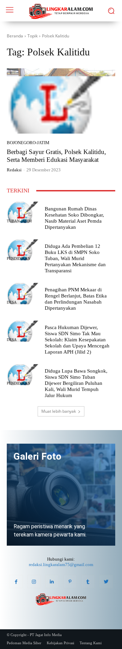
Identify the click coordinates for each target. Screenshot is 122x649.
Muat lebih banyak (58, 411)
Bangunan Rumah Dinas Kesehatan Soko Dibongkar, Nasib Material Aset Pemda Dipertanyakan (74, 218)
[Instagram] (34, 581)
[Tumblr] (88, 581)
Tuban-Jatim (19, 221)
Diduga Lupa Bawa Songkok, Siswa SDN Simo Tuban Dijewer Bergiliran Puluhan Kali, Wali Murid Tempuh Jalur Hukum (76, 383)
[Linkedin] (52, 581)
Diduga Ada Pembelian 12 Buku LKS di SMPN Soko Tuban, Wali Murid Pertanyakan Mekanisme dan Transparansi (75, 258)
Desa (12, 302)
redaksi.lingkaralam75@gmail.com (61, 564)
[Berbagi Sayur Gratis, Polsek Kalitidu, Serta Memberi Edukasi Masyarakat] (61, 101)
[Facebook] (15, 581)
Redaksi (14, 169)
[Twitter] (106, 581)
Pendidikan (18, 258)
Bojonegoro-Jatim (28, 142)
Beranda (15, 36)
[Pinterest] (70, 581)
